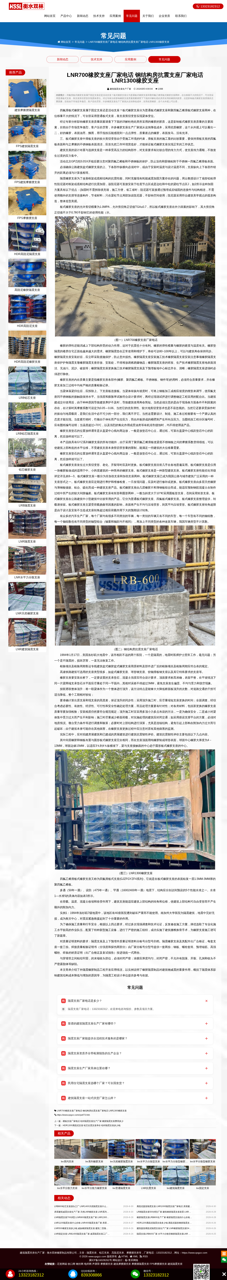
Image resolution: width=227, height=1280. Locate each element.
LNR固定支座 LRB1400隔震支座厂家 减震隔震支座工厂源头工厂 (85, 1234)
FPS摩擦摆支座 (158, 1263)
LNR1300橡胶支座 (118, 1110)
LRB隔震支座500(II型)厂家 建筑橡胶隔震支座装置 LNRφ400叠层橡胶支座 (172, 1212)
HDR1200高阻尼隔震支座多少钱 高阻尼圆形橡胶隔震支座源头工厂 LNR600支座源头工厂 (179, 1223)
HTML (124, 1256)
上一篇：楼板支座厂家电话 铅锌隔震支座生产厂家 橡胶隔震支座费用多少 (88, 1121)
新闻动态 (82, 15)
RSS (145, 1256)
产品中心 (66, 15)
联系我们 (181, 15)
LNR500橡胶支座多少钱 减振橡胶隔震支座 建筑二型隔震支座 (83, 1228)
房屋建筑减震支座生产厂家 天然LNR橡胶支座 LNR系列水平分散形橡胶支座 (90, 1212)
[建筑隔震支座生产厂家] (26, 6)
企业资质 (164, 15)
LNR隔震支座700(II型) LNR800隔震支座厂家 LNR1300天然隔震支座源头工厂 (91, 1217)
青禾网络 (133, 1260)
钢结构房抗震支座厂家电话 (95, 1110)
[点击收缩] (224, 1274)
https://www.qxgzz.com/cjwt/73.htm (73, 1115)
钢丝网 (79, 1263)
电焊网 (88, 1263)
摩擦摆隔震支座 (140, 1263)
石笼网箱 (62, 1263)
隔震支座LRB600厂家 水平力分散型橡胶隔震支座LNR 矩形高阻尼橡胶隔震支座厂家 (176, 1234)
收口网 (71, 1263)
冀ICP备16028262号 (100, 1260)
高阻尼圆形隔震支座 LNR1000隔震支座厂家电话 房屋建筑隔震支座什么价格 (173, 1206)
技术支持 (99, 15)
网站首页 (50, 15)
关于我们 (148, 15)
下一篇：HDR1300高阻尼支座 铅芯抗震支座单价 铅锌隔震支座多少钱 (87, 1125)
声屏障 (96, 1263)
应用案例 (115, 15)
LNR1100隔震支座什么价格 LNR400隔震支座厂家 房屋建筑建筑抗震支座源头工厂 (93, 1223)
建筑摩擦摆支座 (122, 1263)
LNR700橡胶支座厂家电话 (69, 1110)
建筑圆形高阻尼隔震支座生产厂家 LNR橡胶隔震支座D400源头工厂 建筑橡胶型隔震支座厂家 (180, 1228)
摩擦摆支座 (106, 1263)
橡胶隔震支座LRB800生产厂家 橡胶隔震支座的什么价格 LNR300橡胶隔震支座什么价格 (178, 1217)
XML (135, 1256)
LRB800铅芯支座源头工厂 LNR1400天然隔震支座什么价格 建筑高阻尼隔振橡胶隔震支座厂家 (98, 1206)
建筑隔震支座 (175, 1263)
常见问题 (131, 15)
